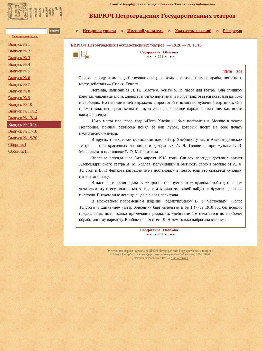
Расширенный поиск (25, 36)
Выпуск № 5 (19, 71)
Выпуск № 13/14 (22, 118)
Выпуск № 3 (19, 58)
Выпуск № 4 (19, 64)
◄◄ (149, 56)
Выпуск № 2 (19, 51)
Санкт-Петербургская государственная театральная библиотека (153, 254)
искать (54, 31)
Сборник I (17, 144)
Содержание (150, 52)
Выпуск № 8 (19, 91)
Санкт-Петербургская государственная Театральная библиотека (162, 4)
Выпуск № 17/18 (22, 131)
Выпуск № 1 (19, 44)
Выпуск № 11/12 (22, 111)
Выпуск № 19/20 (22, 138)
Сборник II (17, 151)
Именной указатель (145, 31)
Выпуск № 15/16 (22, 124)
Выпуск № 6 (19, 78)
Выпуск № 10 (20, 104)
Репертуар (232, 31)
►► (172, 56)
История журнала (99, 31)
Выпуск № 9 (19, 98)
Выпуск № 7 (19, 84)
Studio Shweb (179, 258)
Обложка (170, 52)
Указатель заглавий (193, 31)
